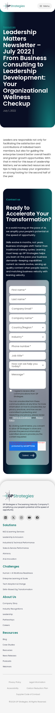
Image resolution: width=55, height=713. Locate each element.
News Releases (9, 655)
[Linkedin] (5, 517)
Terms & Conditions (22, 417)
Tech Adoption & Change (14, 584)
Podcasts (7, 661)
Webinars (7, 666)
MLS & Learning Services (13, 531)
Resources (9, 27)
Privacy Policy (15, 682)
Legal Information (37, 682)
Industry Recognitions (13, 609)
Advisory (7, 553)
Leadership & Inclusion (13, 537)
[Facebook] (37, 517)
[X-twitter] (13, 517)
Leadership (8, 614)
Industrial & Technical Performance (19, 542)
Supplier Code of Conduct (28, 694)
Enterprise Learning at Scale (15, 578)
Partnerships (8, 619)
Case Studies (9, 644)
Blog (5, 639)
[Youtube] (29, 517)
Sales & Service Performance (16, 548)
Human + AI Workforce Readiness (18, 573)
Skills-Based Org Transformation (18, 589)
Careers (6, 625)
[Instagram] (21, 517)
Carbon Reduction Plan (37, 688)
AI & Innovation (9, 559)
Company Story (10, 603)
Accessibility (12, 688)
